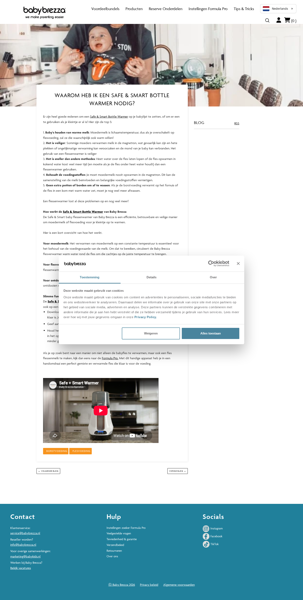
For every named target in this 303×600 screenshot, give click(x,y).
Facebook (216, 536)
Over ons (112, 556)
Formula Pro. (110, 358)
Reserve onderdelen (165, 8)
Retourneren (114, 550)
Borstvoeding (56, 450)
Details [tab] (152, 277)
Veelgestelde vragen (119, 533)
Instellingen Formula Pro (208, 8)
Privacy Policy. (146, 317)
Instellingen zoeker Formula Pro (126, 527)
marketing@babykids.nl (25, 556)
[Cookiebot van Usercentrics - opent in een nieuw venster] (211, 264)
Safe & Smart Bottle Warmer (109, 116)
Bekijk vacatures (20, 568)
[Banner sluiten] (238, 263)
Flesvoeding (81, 450)
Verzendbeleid (115, 545)
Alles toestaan (210, 333)
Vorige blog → (177, 471)
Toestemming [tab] (89, 277)
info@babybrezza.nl (23, 545)
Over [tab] (213, 277)
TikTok (214, 544)
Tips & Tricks (244, 8)
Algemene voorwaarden (179, 585)
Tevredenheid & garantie (122, 539)
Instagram (216, 528)
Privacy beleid (149, 585)
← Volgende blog (48, 471)
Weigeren (151, 333)
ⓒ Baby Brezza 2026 (121, 585)
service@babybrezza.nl (25, 533)
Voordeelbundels (105, 8)
